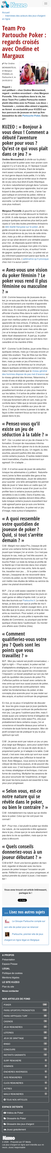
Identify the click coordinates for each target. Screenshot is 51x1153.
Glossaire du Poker (16, 1118)
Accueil (6, 12)
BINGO (7, 1043)
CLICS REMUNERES (13, 1082)
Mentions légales (10, 977)
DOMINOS (8, 1066)
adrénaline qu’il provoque (36, 258)
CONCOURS (9, 1049)
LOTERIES (9, 1032)
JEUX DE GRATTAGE (14, 1038)
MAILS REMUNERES (14, 1093)
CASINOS (8, 1021)
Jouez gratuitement (16, 1129)
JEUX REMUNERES (13, 1026)
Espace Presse (9, 963)
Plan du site (8, 986)
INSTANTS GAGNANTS (15, 1054)
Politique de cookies (12, 973)
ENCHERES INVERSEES (15, 1071)
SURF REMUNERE (12, 1060)
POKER (7, 1004)
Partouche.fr (29, 600)
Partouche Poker (31, 115)
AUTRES (8, 1088)
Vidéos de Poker (15, 1112)
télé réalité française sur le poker (21, 226)
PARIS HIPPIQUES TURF (15, 1015)
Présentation (8, 959)
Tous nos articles (16, 1099)
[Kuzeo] (14, 3)
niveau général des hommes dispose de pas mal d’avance (24, 372)
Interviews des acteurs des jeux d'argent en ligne (23, 17)
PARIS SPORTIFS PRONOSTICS (19, 1010)
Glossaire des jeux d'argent (20, 1124)
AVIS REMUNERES (13, 1077)
